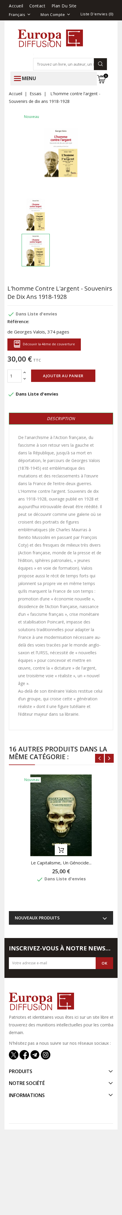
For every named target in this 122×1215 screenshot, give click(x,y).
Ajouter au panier (63, 375)
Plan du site (64, 6)
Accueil (16, 6)
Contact (37, 6)
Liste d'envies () (97, 14)
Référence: (18, 321)
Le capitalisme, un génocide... (61, 863)
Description (61, 418)
